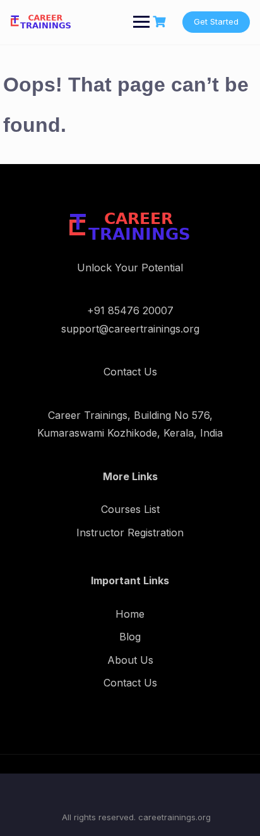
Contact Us (130, 682)
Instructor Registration (130, 532)
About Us (130, 660)
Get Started (216, 21)
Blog (130, 636)
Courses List (130, 509)
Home (130, 614)
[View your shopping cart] (161, 22)
